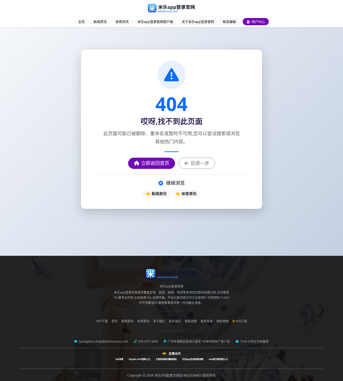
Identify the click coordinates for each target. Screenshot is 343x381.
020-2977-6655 (148, 341)
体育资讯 (122, 21)
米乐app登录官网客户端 (155, 21)
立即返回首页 (155, 163)
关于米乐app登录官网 (198, 21)
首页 (115, 321)
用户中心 (258, 21)
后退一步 (200, 163)
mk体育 (119, 359)
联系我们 (175, 321)
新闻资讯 (100, 21)
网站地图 (223, 321)
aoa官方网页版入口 (218, 359)
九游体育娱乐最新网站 (166, 359)
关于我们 (159, 321)
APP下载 (102, 321)
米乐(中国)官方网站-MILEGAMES (179, 375)
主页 (81, 21)
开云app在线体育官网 (192, 359)
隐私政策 (191, 321)
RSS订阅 (241, 321)
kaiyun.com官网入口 (139, 359)
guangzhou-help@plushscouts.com (103, 341)
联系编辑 (229, 21)
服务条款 (207, 321)
